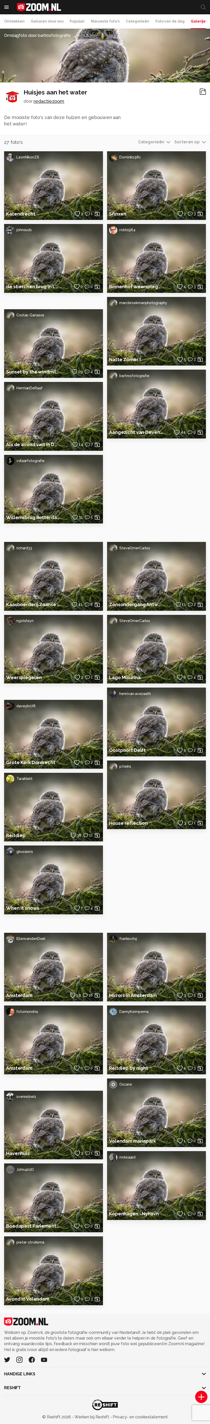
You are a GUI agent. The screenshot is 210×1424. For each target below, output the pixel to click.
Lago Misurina (124, 677)
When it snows (22, 908)
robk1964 (127, 230)
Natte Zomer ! (125, 359)
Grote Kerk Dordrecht (30, 762)
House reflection (128, 823)
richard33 (24, 548)
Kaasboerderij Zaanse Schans (33, 604)
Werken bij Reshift (92, 1417)
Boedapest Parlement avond (33, 1226)
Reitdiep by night (128, 1068)
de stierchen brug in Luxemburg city (33, 286)
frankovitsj (128, 939)
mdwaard (127, 1157)
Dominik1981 (130, 157)
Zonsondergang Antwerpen (136, 604)
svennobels (26, 1097)
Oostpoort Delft (127, 750)
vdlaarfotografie (30, 461)
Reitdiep (16, 835)
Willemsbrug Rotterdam (33, 517)
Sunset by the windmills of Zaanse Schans (33, 371)
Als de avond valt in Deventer (33, 444)
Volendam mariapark (132, 1141)
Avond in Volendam (27, 1299)
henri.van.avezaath (135, 694)
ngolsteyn (25, 621)
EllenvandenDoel (30, 939)
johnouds (24, 230)
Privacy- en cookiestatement (140, 1417)
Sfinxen (117, 214)
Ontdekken (14, 21)
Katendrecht (20, 214)
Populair (77, 21)
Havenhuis (18, 1153)
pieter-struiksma (30, 1242)
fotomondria (27, 1012)
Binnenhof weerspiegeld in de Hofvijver (136, 286)
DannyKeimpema (133, 1012)
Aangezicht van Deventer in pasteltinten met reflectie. (136, 432)
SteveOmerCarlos (134, 548)
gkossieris (24, 852)
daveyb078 (26, 706)
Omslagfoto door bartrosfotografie (37, 35)
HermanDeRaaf (29, 388)
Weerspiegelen (23, 677)
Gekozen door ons (47, 21)
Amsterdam (19, 995)
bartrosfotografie (134, 376)
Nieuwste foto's (105, 21)
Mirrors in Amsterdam (133, 995)
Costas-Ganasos (30, 315)
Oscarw (121, 1084)
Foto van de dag (170, 21)
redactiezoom (49, 101)
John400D (25, 1170)
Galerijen (199, 21)
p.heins (125, 766)
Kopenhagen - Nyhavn (134, 1213)
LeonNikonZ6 (27, 157)
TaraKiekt (24, 779)
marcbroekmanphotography (143, 303)
